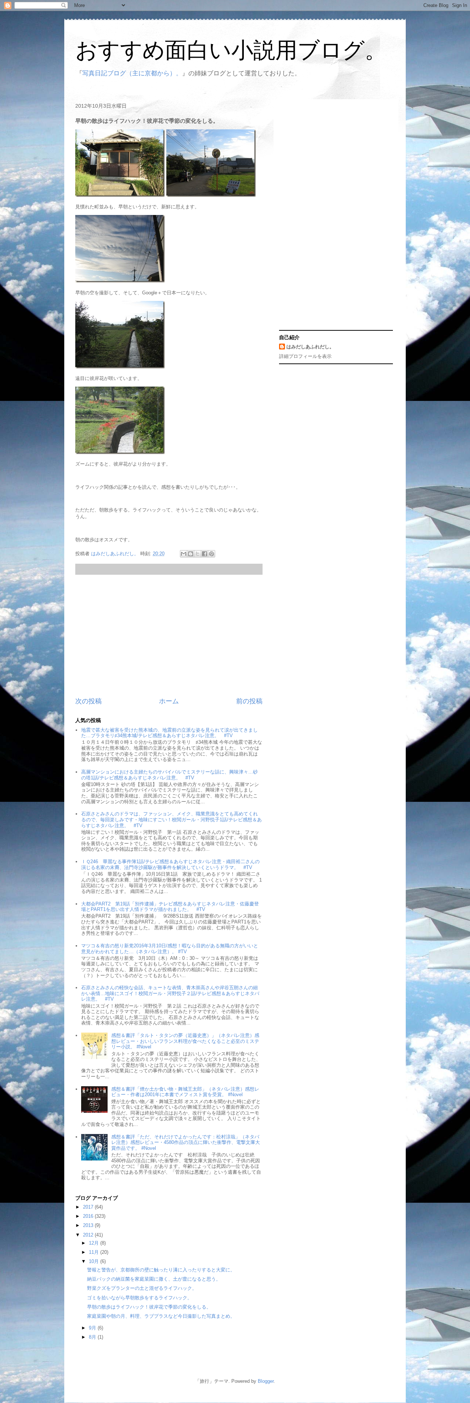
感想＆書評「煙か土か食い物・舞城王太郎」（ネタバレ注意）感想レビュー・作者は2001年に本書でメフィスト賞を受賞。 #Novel (185, 1092)
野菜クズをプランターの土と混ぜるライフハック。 (142, 1288)
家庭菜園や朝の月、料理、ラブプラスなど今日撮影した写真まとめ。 (161, 1316)
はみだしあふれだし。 (310, 346)
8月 (93, 1337)
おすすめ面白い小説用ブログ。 (231, 50)
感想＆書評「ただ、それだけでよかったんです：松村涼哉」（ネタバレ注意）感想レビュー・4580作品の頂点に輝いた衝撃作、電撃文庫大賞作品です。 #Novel (185, 1142)
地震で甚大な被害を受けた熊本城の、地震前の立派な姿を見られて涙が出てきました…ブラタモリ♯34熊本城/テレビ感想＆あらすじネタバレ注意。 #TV (169, 733)
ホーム (169, 701)
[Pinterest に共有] (211, 553)
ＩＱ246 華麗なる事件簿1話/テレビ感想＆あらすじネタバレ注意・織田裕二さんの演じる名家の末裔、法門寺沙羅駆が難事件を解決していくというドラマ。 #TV (170, 864)
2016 (89, 1216)
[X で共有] (197, 553)
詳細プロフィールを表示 (305, 356)
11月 (94, 1252)
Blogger (266, 1381)
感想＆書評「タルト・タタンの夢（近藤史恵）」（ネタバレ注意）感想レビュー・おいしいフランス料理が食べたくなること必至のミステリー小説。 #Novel (185, 1041)
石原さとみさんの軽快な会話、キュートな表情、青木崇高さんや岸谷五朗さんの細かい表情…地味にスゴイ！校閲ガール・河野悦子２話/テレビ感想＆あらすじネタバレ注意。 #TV (170, 993)
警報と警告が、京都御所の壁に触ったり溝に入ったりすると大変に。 (161, 1270)
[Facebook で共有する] (204, 553)
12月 (94, 1243)
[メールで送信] (183, 553)
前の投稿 (249, 701)
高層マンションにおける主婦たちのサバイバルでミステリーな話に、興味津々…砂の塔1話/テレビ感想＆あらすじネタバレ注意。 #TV (169, 775)
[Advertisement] (169, 635)
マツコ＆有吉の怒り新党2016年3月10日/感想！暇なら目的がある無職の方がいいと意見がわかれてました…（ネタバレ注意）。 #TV (169, 948)
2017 (89, 1207)
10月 (94, 1261)
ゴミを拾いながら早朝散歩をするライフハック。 (139, 1297)
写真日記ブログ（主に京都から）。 (132, 73)
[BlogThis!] (190, 553)
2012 (89, 1235)
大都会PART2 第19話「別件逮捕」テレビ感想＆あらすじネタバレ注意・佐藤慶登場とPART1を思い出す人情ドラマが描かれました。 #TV (170, 906)
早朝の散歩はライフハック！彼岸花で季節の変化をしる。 (149, 1307)
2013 (89, 1225)
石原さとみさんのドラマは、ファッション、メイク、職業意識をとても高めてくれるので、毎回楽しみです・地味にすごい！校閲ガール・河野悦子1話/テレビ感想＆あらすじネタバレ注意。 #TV (171, 819)
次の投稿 (88, 701)
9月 (93, 1328)
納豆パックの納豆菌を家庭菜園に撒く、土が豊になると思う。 (154, 1279)
